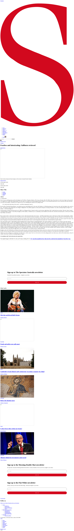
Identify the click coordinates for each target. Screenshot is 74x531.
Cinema (1, 143)
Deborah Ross (2, 147)
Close (1, 518)
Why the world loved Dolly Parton (10, 315)
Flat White (2, 341)
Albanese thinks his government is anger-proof (13, 457)
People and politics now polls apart (10, 344)
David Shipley (3, 431)
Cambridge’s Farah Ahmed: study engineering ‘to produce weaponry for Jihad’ (22, 371)
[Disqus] (37, 254)
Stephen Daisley (3, 317)
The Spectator (2, 498)
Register (1, 141)
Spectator (2, 0)
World (1, 312)
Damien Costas (3, 346)
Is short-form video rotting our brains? (11, 428)
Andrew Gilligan (3, 374)
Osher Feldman (3, 460)
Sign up (37, 282)
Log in (4, 141)
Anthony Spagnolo (4, 402)
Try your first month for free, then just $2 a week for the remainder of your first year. (50, 238)
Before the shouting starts (7, 400)
